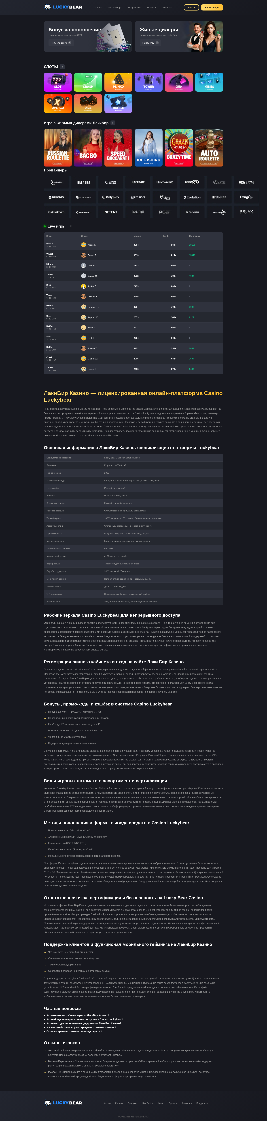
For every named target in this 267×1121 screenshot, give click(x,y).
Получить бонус (59, 43)
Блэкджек (132, 1103)
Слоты (98, 7)
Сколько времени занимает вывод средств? (74, 1031)
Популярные (134, 7)
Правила (173, 1103)
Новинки (151, 7)
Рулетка (119, 1103)
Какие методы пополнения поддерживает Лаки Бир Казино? (84, 1023)
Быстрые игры (115, 7)
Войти (191, 7)
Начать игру (148, 43)
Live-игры (167, 7)
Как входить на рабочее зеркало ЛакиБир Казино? (78, 1015)
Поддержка (202, 1103)
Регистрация (212, 7)
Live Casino (147, 1103)
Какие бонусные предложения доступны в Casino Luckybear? (85, 1019)
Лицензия (187, 1103)
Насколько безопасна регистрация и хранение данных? (81, 1027)
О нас (161, 1103)
